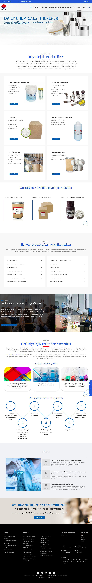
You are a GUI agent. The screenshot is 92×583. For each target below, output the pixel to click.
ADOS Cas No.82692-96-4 (58, 124)
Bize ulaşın (76, 7)
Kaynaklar (68, 7)
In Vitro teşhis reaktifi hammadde (67, 271)
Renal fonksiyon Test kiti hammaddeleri (24, 278)
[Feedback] (90, 394)
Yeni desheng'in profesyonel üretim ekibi (39, 504)
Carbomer (13, 117)
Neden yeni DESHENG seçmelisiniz (21, 303)
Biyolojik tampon (15, 152)
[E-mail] (90, 384)
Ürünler (36, 7)
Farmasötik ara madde (24, 267)
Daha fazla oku (13, 104)
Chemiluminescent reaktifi (60, 82)
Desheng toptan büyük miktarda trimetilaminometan (66, 460)
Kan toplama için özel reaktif (67, 281)
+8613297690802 (66, 547)
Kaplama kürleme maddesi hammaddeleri (24, 264)
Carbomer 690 (13, 128)
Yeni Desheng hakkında (56, 7)
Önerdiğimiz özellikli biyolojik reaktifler (46, 187)
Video (82, 537)
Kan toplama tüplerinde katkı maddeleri (15, 354)
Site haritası (41, 577)
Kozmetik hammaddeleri (67, 278)
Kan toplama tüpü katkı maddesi (19, 82)
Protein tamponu (67, 264)
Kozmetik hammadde (58, 152)
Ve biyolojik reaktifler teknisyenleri (39, 508)
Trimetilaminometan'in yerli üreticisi (62, 484)
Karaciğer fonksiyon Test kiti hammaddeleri (24, 281)
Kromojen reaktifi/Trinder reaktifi (62, 117)
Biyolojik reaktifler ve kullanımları (46, 244)
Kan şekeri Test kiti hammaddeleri (24, 274)
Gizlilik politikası (49, 577)
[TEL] (90, 391)
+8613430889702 (7, 1)
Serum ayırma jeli (14, 85)
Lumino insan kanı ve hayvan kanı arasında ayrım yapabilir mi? (68, 472)
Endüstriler (43, 7)
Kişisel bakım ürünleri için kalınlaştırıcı (67, 274)
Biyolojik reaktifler (46, 57)
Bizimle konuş (39, 517)
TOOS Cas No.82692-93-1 (58, 120)
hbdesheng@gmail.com (26, 1)
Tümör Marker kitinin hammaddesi (24, 271)
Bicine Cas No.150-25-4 (15, 163)
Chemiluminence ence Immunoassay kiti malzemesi (67, 260)
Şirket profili (63, 535)
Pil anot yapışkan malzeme (24, 260)
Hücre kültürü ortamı (67, 267)
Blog (83, 7)
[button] (6, 223)
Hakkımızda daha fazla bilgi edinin (9, 325)
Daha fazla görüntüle (10, 488)
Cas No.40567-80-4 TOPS (58, 122)
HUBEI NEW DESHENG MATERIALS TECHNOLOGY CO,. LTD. (44, 575)
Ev (31, 7)
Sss (82, 535)
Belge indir (83, 539)
